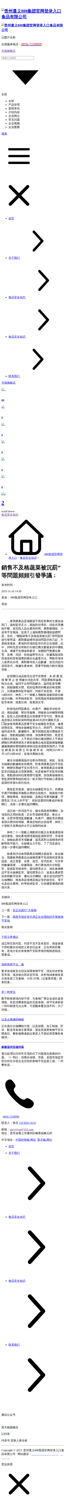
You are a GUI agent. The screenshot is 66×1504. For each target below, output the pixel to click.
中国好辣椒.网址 (25, 1139)
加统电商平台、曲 (12, 964)
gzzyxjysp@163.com (21, 1129)
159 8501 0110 (27, 1122)
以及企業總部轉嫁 (12, 1019)
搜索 (4, 133)
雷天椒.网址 (44, 1139)
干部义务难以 (9, 936)
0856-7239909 (11, 1116)
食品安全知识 (28, 557)
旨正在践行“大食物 (24, 910)
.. (2, 398)
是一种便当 (8, 991)
